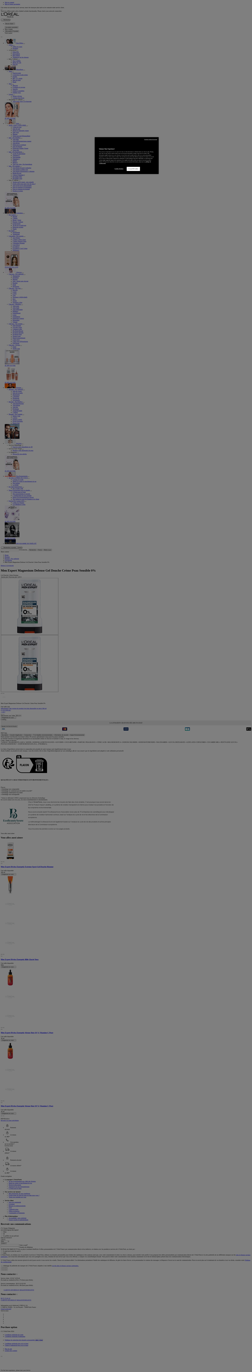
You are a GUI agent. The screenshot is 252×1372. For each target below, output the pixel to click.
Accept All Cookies (133, 168)
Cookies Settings (119, 168)
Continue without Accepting (150, 139)
